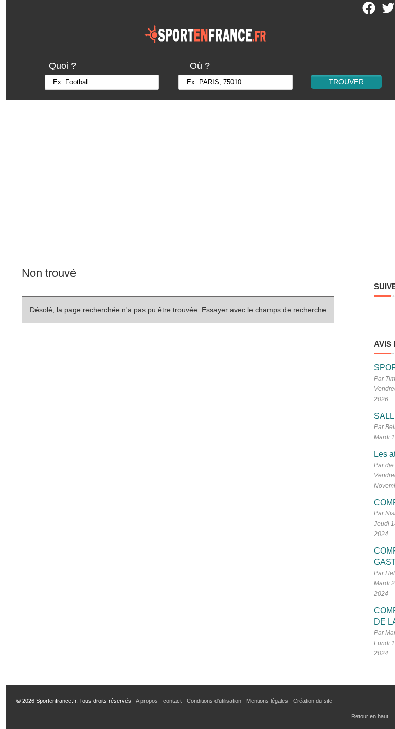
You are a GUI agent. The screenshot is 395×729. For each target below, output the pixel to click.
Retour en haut (369, 716)
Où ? (200, 66)
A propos (147, 701)
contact (172, 701)
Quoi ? (62, 66)
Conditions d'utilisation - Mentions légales (237, 701)
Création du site (312, 701)
